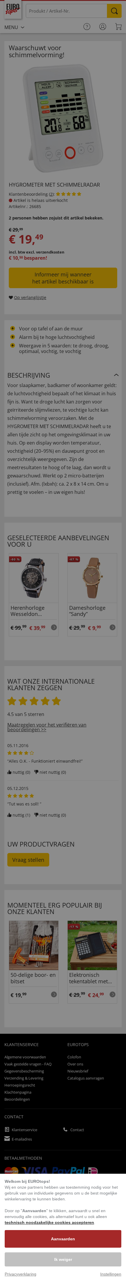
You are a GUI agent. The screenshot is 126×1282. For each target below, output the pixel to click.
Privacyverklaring (20, 1274)
